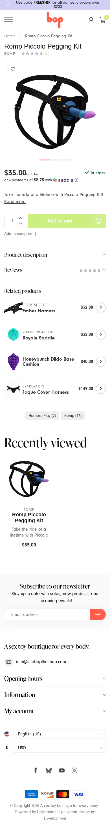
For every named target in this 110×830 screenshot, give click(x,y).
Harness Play (42, 415)
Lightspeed (46, 811)
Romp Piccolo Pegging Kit (48, 35)
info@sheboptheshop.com (41, 661)
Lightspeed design (74, 811)
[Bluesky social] (48, 770)
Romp (9, 54)
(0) (47, 53)
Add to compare (18, 233)
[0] (103, 19)
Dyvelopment (55, 818)
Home (9, 35)
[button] (55, 180)
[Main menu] (8, 20)
